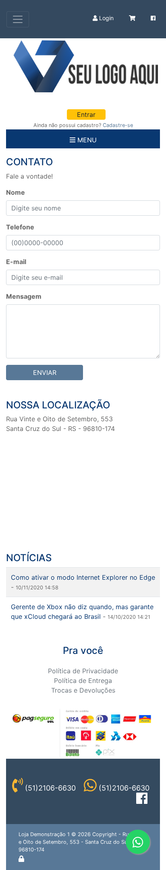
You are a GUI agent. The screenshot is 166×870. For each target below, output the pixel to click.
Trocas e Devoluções (83, 690)
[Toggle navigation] (17, 19)
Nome (15, 192)
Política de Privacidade (83, 671)
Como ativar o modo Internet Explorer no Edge (83, 577)
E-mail (16, 262)
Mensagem (24, 296)
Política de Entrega (83, 680)
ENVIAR (44, 372)
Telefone (20, 227)
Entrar (86, 114)
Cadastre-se (118, 125)
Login (106, 18)
